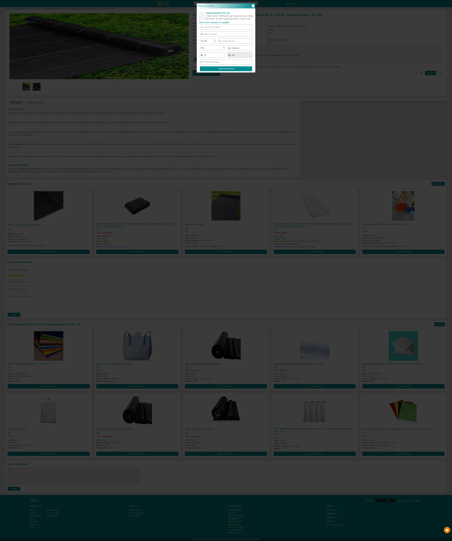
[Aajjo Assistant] (447, 530)
